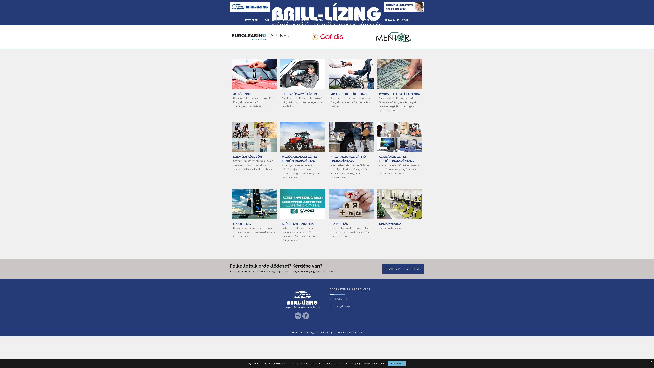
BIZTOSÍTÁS (339, 224)
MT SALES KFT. (339, 298)
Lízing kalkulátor (403, 269)
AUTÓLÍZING (242, 94)
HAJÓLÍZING (242, 224)
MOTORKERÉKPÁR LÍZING (348, 94)
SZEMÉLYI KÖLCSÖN (247, 156)
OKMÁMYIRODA (390, 224)
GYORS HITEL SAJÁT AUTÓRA (399, 94)
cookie (366, 363)
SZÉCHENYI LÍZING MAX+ (299, 224)
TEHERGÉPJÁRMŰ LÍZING (299, 94)
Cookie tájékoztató (341, 306)
